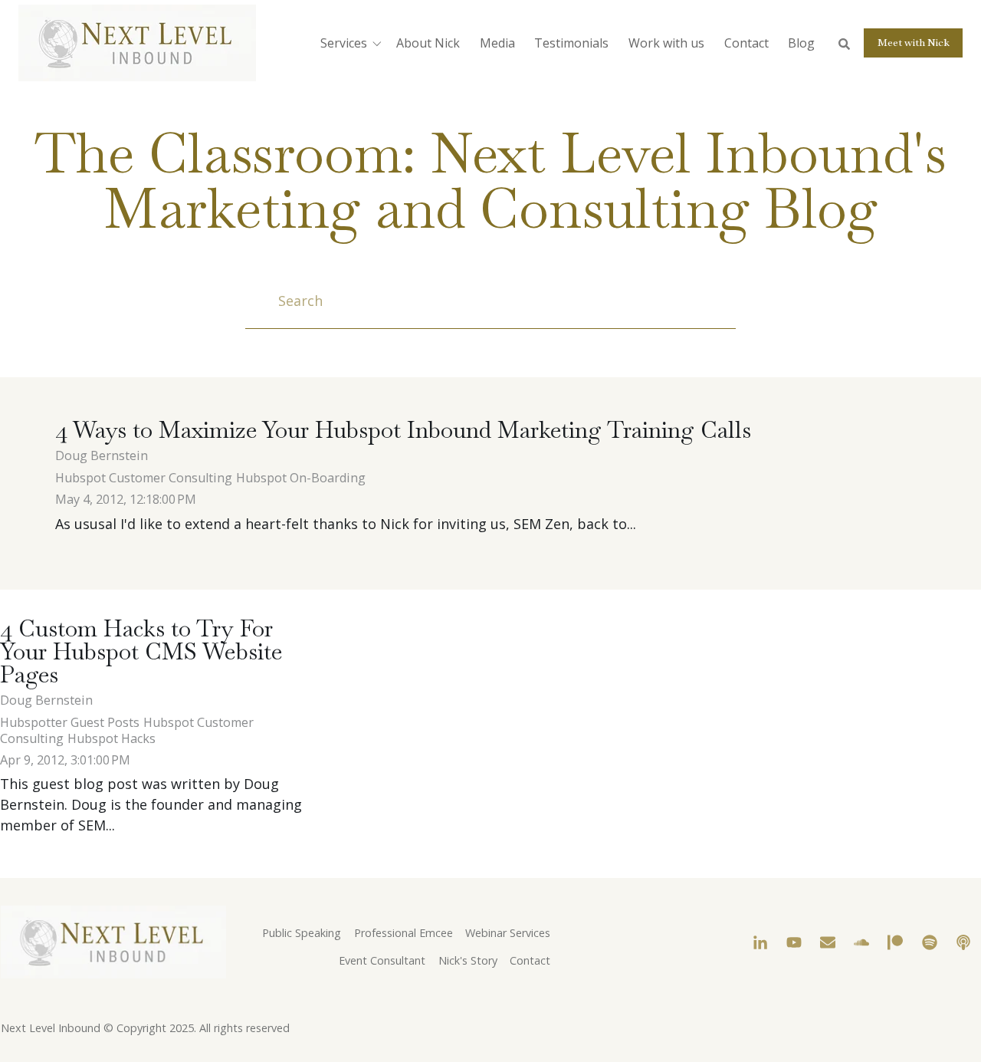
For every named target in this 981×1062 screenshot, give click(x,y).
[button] (353, 43)
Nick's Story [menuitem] (467, 960)
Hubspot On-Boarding (301, 477)
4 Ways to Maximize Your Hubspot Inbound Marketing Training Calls (403, 430)
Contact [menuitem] (530, 960)
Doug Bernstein (101, 456)
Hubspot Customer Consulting (143, 477)
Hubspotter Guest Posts (69, 722)
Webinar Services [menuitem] (507, 933)
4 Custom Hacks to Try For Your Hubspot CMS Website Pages (141, 651)
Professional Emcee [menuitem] (403, 933)
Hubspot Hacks (111, 738)
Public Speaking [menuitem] (301, 933)
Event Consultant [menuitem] (382, 960)
